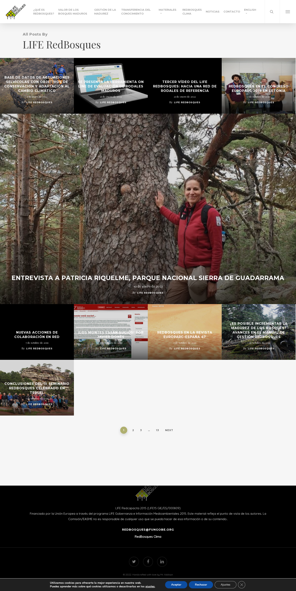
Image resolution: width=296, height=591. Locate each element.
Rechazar (201, 585)
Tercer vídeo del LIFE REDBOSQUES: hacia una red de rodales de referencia (185, 86)
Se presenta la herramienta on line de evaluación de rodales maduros (111, 86)
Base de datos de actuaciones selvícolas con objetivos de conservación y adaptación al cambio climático (37, 84)
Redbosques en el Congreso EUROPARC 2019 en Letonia (259, 88)
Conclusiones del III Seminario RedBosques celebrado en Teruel (36, 388)
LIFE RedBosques (39, 102)
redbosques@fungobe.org (148, 529)
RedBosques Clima (148, 537)
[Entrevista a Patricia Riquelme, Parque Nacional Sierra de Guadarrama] (148, 209)
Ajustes (225, 585)
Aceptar (176, 585)
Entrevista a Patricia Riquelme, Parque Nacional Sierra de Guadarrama (148, 278)
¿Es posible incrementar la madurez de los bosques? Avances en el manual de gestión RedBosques (259, 330)
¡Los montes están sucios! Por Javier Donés (111, 335)
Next (169, 430)
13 (157, 430)
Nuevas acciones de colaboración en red (37, 335)
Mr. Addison (166, 574)
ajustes (150, 586)
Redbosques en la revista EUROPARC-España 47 (184, 335)
